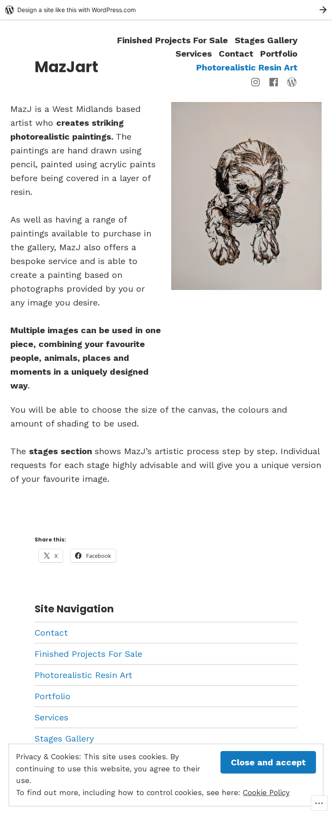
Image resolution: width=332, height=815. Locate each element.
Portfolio (278, 54)
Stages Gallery (266, 40)
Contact (236, 54)
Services (194, 54)
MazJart (66, 66)
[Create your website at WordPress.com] (166, 9)
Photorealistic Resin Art (246, 67)
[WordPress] (290, 81)
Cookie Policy (266, 792)
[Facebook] (274, 81)
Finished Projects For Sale (172, 40)
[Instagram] (257, 81)
